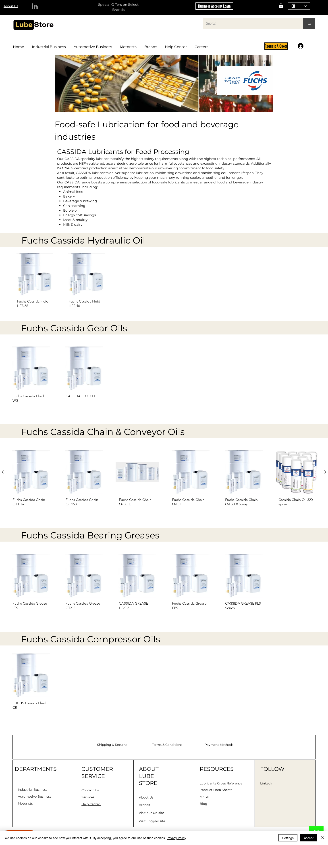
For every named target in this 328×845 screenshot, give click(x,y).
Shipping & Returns (112, 745)
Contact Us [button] (90, 790)
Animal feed (73, 191)
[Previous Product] (2, 472)
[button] (281, 5)
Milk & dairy (72, 224)
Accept (308, 838)
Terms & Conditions (167, 745)
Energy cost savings (79, 215)
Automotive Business (34, 797)
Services (87, 797)
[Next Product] (325, 472)
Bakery (69, 196)
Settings (288, 838)
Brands (144, 805)
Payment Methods (219, 745)
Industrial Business (32, 790)
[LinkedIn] (34, 6)
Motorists (25, 803)
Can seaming (74, 206)
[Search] (309, 23)
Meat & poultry (75, 220)
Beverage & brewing (80, 201)
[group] (164, 282)
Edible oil (70, 210)
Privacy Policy (176, 838)
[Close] (322, 837)
